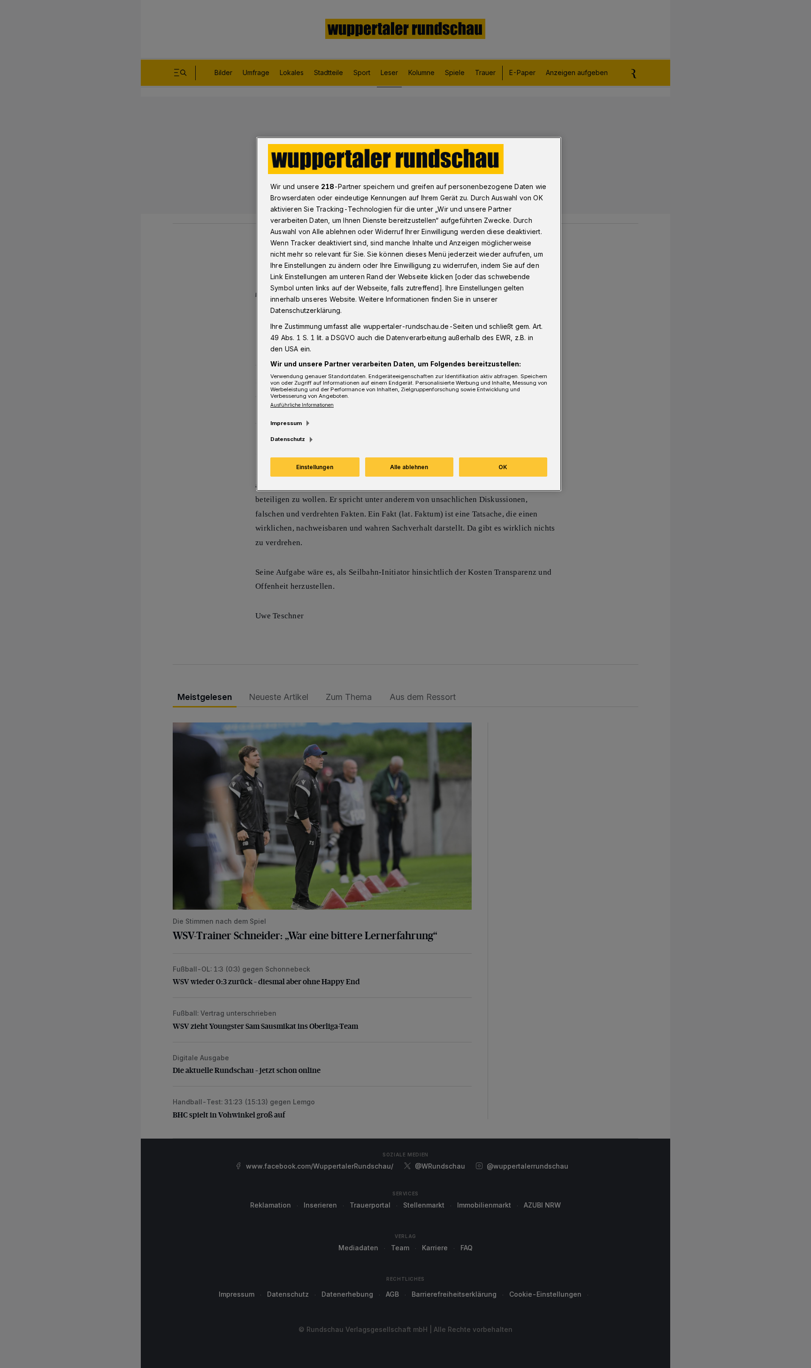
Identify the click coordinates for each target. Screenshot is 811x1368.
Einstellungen (314, 467)
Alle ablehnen (409, 467)
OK (502, 467)
